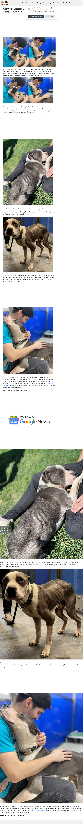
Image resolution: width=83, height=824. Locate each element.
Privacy (22, 822)
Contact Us (29, 822)
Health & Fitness (68, 3)
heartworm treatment (38, 810)
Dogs (27, 3)
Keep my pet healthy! (36, 16)
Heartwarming (47, 3)
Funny (39, 3)
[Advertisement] (29, 25)
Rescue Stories (57, 3)
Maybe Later (49, 16)
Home (17, 822)
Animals (33, 3)
